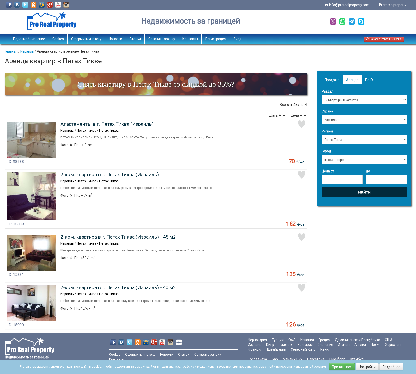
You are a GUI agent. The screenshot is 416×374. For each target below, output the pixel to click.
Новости (115, 39)
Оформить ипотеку (86, 39)
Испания (307, 340)
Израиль (27, 51)
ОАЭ (292, 340)
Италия (344, 345)
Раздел (327, 91)
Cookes (58, 39)
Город (326, 151)
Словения (325, 345)
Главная (11, 51)
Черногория (257, 340)
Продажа (332, 80)
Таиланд (286, 345)
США (389, 340)
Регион (327, 131)
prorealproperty (394, 5)
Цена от (328, 171)
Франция (255, 349)
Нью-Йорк (337, 359)
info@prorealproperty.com (349, 5)
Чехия (375, 345)
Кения (325, 349)
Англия (360, 345)
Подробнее (391, 367)
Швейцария (276, 349)
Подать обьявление (29, 39)
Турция (278, 340)
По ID (369, 80)
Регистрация (215, 39)
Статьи (135, 39)
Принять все (342, 367)
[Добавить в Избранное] (302, 124)
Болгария (305, 345)
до (368, 171)
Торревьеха (257, 359)
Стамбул (357, 359)
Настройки (367, 367)
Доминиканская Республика (357, 340)
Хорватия (393, 345)
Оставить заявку (161, 39)
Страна (327, 111)
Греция (324, 340)
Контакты (190, 39)
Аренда (352, 80)
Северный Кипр (303, 349)
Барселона (316, 359)
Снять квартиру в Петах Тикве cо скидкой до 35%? (156, 84)
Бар (275, 359)
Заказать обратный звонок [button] (385, 39)
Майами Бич (292, 359)
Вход (237, 39)
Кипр (270, 345)
